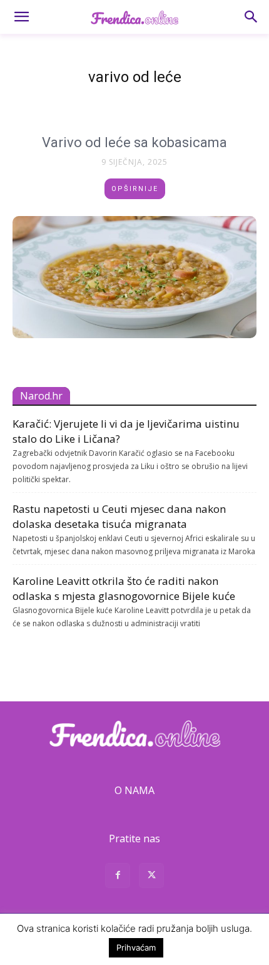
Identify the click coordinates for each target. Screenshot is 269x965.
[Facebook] (117, 877)
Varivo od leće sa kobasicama (134, 142)
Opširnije (134, 189)
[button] (21, 17)
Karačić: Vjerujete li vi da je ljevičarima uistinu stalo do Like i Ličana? (126, 431)
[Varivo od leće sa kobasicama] (134, 277)
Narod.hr (41, 396)
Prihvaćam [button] (136, 947)
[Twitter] (151, 877)
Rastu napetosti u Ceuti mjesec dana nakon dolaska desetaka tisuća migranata (119, 516)
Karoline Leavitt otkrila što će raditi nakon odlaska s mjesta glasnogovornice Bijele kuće (124, 588)
